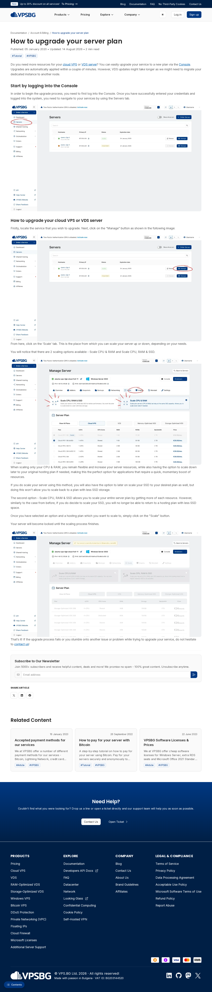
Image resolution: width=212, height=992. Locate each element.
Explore (105, 14)
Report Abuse (165, 905)
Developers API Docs (78, 870)
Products (60, 14)
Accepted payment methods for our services (40, 742)
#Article (20, 765)
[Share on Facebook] (29, 695)
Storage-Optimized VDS (27, 891)
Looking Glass (73, 898)
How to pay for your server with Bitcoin (104, 742)
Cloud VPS (18, 870)
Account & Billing (39, 32)
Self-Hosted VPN (75, 919)
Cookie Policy (72, 912)
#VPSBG (31, 55)
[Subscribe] (194, 674)
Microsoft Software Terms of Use (178, 891)
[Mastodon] (188, 975)
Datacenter (71, 884)
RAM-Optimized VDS (25, 884)
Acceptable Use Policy (171, 884)
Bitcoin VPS (19, 905)
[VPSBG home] (23, 14)
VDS (14, 877)
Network (69, 891)
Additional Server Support (28, 947)
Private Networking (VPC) (28, 919)
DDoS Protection (22, 912)
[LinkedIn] (169, 975)
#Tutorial (17, 55)
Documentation (19, 32)
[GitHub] (178, 975)
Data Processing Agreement (175, 877)
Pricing (85, 14)
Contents (16, 984)
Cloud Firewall (20, 933)
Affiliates (121, 891)
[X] (197, 975)
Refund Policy (165, 898)
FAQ (66, 877)
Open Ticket (116, 821)
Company (130, 14)
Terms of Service (167, 863)
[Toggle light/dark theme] (162, 14)
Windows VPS (20, 898)
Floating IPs (19, 926)
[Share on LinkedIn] (22, 695)
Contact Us (91, 821)
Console (184, 64)
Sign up (194, 14)
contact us (21, 644)
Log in (178, 14)
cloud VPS (70, 64)
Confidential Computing (79, 905)
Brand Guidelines (126, 884)
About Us (122, 877)
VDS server (89, 64)
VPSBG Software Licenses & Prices (166, 742)
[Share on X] (14, 695)
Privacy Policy (165, 870)
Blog (118, 863)
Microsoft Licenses (24, 940)
